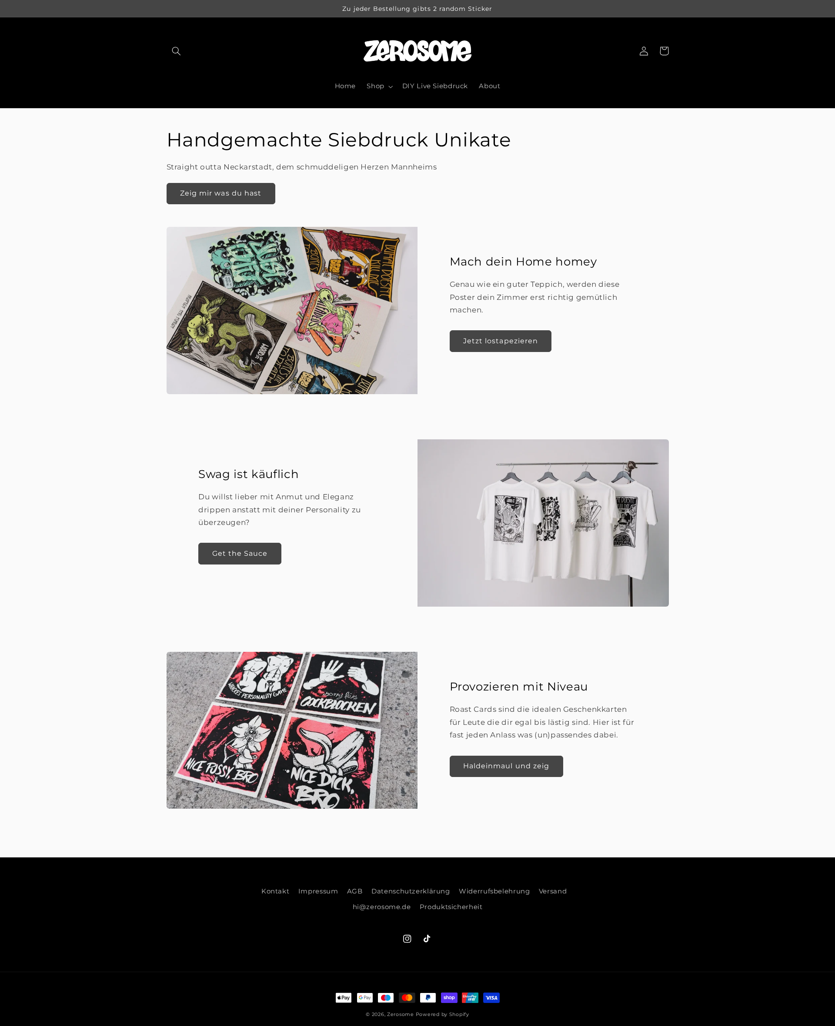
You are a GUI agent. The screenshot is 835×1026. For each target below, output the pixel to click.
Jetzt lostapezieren (500, 341)
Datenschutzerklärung (410, 891)
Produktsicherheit (451, 907)
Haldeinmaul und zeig (506, 766)
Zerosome (400, 1014)
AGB (355, 891)
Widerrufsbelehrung (494, 891)
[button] (177, 51)
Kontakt (275, 891)
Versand (553, 891)
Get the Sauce (240, 553)
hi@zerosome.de (382, 907)
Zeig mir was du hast (220, 193)
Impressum (318, 891)
